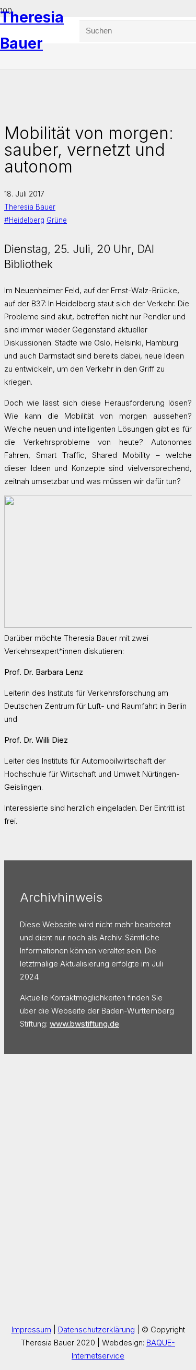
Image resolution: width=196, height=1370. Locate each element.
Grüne (57, 220)
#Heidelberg (24, 220)
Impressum (31, 1329)
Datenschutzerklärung (96, 1329)
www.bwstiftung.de (84, 1024)
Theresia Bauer (29, 207)
